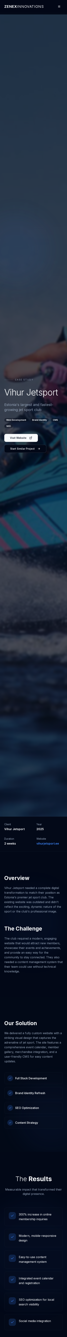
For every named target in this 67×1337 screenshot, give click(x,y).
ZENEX (24, 6)
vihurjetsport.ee (47, 843)
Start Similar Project (22, 448)
